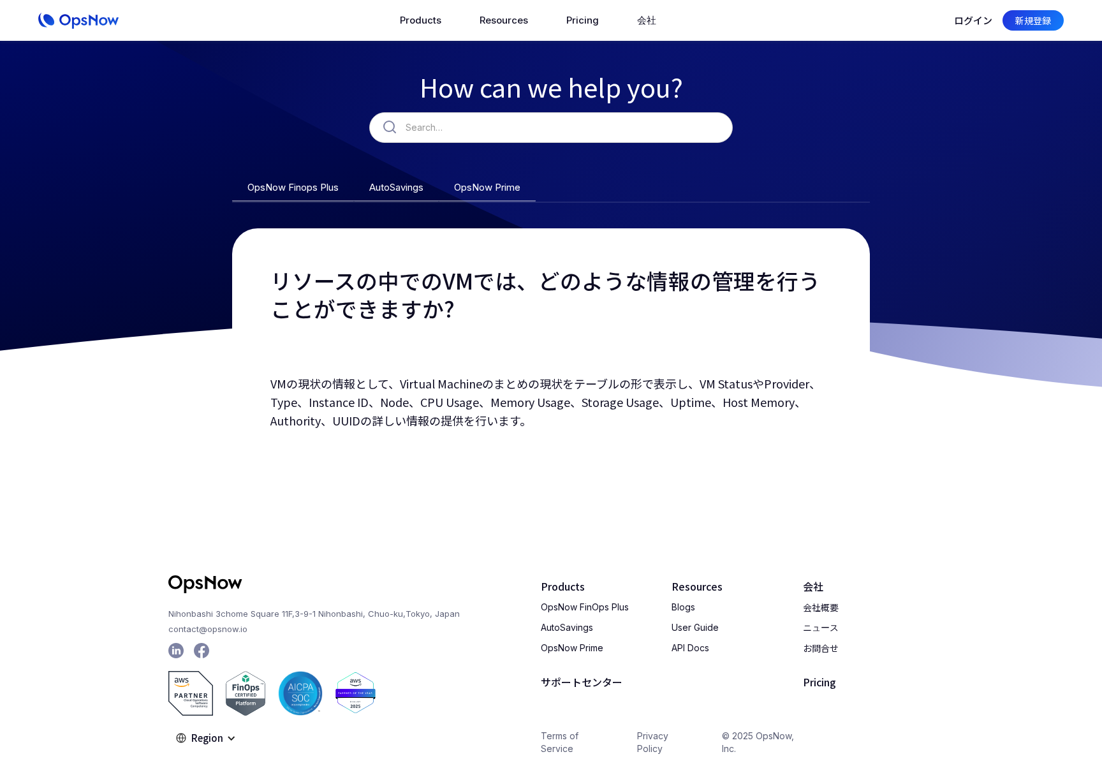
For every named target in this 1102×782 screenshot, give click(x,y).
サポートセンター (581, 682)
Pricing (582, 20)
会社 (813, 586)
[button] (420, 20)
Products (563, 586)
